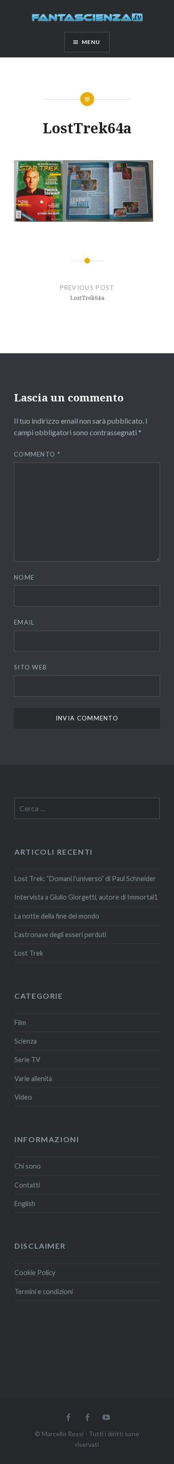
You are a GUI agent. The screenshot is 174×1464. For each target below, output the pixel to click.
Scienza (25, 1041)
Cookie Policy (34, 1272)
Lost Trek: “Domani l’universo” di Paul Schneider (85, 878)
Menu (91, 41)
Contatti (27, 1185)
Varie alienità (33, 1078)
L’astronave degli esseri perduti (60, 934)
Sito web (30, 667)
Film (20, 1022)
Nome (24, 577)
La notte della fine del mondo (56, 916)
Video (23, 1097)
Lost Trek (28, 953)
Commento (37, 454)
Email (24, 622)
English (24, 1203)
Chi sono (27, 1166)
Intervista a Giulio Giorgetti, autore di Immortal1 (86, 897)
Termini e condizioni (43, 1291)
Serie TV (27, 1060)
